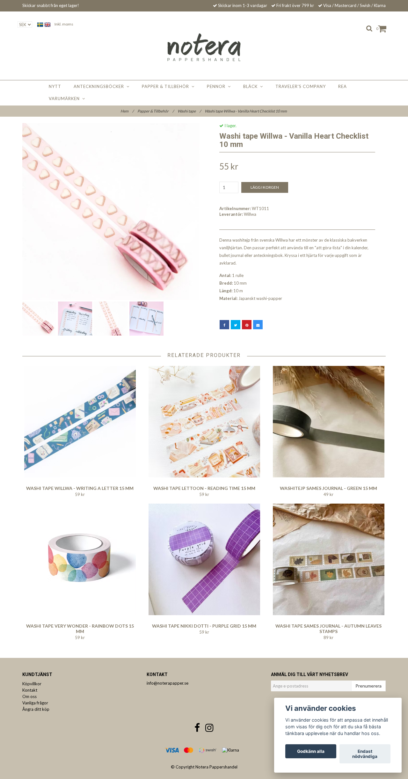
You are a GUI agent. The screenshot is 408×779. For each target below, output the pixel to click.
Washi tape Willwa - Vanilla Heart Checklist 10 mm (246, 111)
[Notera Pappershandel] (204, 47)
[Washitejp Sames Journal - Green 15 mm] (328, 421)
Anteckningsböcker (100, 86)
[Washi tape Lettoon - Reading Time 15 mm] (204, 421)
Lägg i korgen (265, 187)
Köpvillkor (31, 683)
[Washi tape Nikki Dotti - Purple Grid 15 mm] (204, 559)
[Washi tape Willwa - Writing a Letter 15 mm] (79, 421)
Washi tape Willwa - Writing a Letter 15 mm (80, 488)
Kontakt (29, 690)
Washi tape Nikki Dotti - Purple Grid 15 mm (204, 626)
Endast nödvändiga (364, 754)
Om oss (29, 696)
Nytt (55, 86)
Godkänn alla (310, 751)
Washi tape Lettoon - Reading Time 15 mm (204, 488)
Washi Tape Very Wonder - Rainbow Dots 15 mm (80, 628)
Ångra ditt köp (35, 709)
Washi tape (189, 111)
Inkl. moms (64, 24)
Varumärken (65, 98)
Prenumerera (368, 685)
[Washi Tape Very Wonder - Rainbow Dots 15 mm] (79, 559)
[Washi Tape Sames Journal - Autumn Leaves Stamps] (328, 559)
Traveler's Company (300, 86)
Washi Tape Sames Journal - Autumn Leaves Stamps (328, 628)
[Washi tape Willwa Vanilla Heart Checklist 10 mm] (110, 211)
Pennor (217, 86)
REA (342, 86)
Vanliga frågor (35, 702)
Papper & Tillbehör (167, 86)
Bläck (251, 86)
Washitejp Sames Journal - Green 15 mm (328, 488)
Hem (127, 111)
